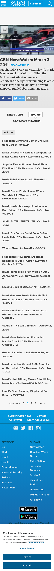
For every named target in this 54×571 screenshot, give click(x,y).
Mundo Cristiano (40, 494)
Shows (35, 114)
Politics (6, 477)
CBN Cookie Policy (36, 543)
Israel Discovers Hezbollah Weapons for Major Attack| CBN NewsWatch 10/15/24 (26, 155)
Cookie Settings (27, 548)
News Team (8, 487)
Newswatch (37, 446)
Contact (41, 415)
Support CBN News (19, 415)
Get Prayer (15, 419)
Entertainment (10, 467)
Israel (5, 457)
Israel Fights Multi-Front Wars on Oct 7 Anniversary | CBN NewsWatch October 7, (26, 275)
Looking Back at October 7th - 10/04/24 (26, 287)
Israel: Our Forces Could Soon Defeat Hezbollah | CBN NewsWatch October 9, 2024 (26, 236)
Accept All (27, 565)
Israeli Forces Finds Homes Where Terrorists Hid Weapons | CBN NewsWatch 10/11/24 (23, 194)
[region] (27, 547)
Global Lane (37, 489)
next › (42, 403)
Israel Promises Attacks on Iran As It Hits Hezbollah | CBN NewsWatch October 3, (24, 314)
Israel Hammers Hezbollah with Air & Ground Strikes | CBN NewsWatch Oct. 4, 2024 (25, 299)
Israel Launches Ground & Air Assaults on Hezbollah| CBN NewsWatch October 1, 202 (26, 368)
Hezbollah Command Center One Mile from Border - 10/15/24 (25, 143)
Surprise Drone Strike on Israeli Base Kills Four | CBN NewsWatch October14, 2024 (26, 168)
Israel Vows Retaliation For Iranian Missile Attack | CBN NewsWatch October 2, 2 (23, 341)
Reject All (27, 557)
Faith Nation (37, 461)
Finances (7, 482)
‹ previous (14, 403)
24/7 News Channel (27, 121)
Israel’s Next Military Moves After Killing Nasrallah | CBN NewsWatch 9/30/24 (26, 381)
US (3, 446)
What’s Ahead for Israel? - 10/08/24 (23, 248)
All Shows (36, 499)
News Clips (15, 114)
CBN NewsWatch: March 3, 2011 (25, 62)
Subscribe (35, 3)
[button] (6, 98)
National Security (12, 472)
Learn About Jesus (38, 419)
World (5, 452)
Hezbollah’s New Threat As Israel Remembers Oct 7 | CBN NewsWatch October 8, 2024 (24, 260)
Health (5, 462)
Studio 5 (35, 475)
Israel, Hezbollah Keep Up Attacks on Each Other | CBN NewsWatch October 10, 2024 (25, 210)
